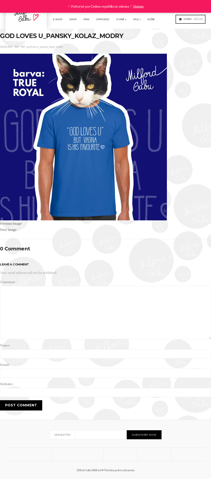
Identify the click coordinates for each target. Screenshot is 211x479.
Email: (5, 364)
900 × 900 (19, 47)
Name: (5, 345)
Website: (6, 384)
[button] (193, 19)
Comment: (8, 282)
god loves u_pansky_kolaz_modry (45, 47)
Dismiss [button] (138, 6)
